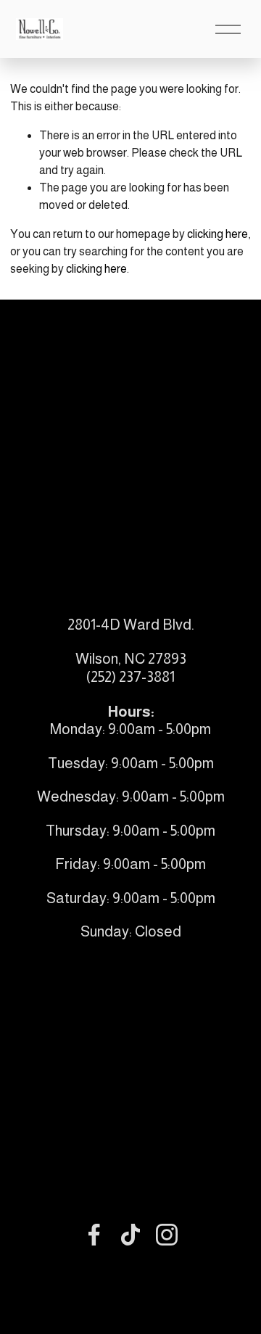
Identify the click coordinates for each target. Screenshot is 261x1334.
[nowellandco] (166, 1234)
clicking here (217, 234)
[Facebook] (94, 1234)
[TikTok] (130, 1234)
